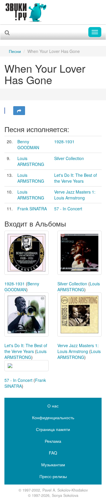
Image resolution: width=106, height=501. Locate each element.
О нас (53, 406)
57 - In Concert (68, 209)
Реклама (53, 441)
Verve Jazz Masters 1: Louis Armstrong (74, 195)
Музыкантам (53, 464)
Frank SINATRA (32, 209)
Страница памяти (53, 429)
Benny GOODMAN (28, 144)
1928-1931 (64, 141)
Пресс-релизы (53, 476)
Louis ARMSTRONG (30, 161)
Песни (15, 51)
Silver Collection (69, 158)
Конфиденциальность (53, 417)
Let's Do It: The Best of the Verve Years (75, 178)
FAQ (53, 453)
